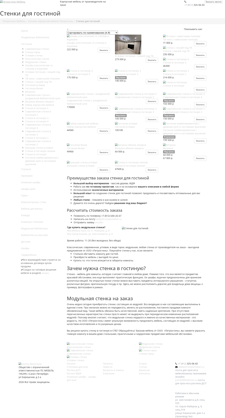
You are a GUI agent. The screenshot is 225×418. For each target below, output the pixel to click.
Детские (25, 241)
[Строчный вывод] (205, 29)
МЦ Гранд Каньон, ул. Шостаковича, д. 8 (90, 233)
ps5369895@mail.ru (186, 380)
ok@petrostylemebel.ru (109, 219)
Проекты (108, 363)
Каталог (71, 363)
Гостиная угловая (35, 85)
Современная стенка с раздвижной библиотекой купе (42, 96)
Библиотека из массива (34, 235)
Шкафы (25, 248)
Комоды (25, 215)
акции (45, 272)
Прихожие (27, 175)
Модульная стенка (35, 62)
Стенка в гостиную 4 (36, 121)
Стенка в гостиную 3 (36, 118)
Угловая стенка (33, 55)
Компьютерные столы (33, 202)
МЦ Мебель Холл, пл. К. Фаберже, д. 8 (88, 230)
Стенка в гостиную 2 (36, 137)
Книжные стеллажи (32, 221)
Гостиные (26, 43)
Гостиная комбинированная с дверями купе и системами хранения (42, 161)
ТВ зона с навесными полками (42, 78)
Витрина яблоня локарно (39, 101)
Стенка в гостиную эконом (40, 151)
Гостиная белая (34, 88)
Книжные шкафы (30, 182)
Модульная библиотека (34, 228)
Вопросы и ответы (113, 370)
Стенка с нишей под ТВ (38, 81)
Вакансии (144, 370)
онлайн (99, 222)
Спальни (26, 169)
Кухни (24, 30)
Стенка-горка (32, 52)
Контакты (144, 373)
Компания (108, 373)
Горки (24, 195)
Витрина (30, 91)
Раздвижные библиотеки (35, 37)
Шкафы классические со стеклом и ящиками (39, 67)
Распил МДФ (74, 373)
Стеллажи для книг (77, 366)
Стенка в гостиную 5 (36, 108)
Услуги (143, 363)
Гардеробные (28, 254)
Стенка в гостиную (35, 154)
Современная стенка (37, 48)
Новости (107, 366)
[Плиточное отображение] (203, 29)
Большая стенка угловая (39, 147)
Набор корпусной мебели (39, 104)
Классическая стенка (37, 58)
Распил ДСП (73, 370)
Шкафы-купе (28, 188)
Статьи (143, 366)
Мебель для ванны (31, 208)
